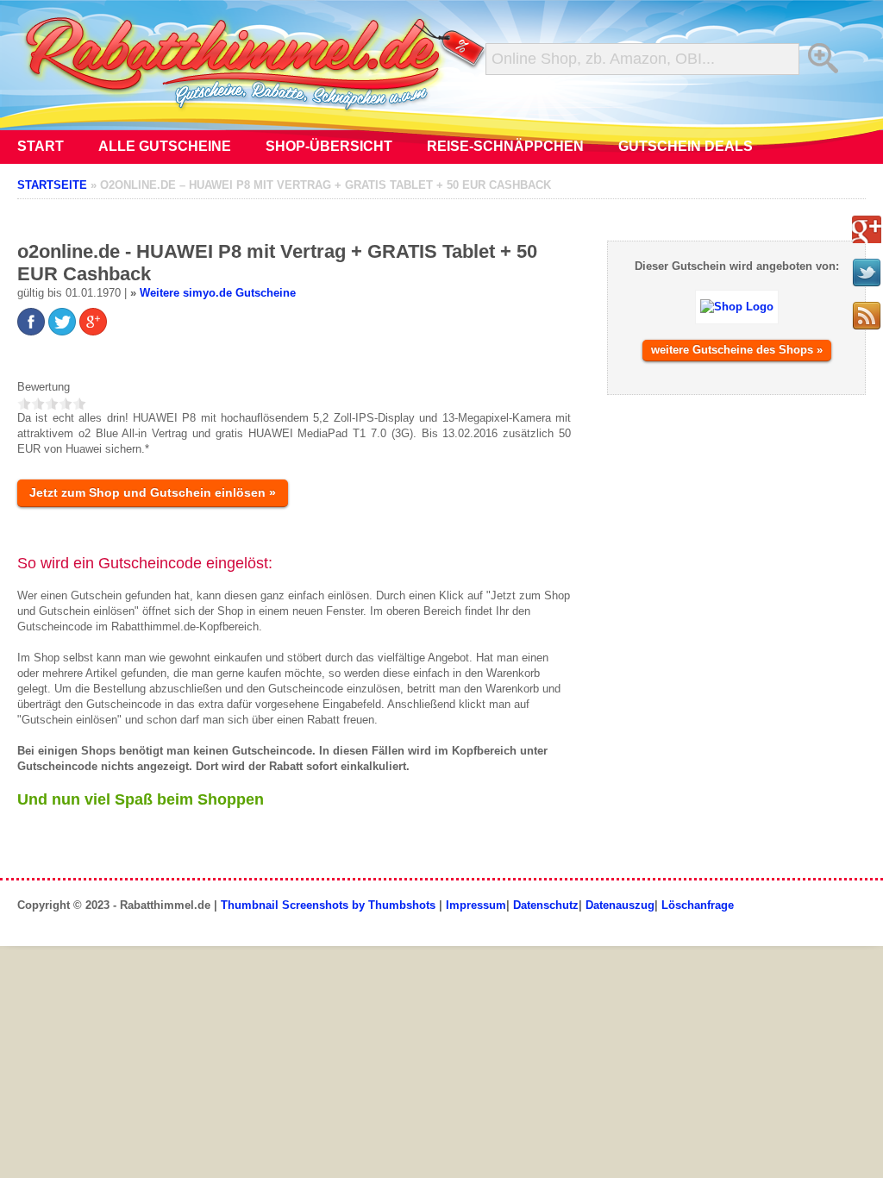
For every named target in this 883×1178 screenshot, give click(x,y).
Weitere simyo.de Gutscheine (218, 292)
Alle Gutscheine (164, 146)
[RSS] (866, 315)
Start (40, 146)
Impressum (476, 905)
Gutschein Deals (685, 146)
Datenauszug (620, 905)
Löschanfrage (697, 905)
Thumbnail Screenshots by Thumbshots (328, 905)
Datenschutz (546, 905)
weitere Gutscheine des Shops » (737, 349)
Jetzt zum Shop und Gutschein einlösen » (152, 492)
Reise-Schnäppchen (505, 146)
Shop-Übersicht (329, 146)
